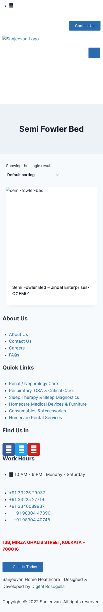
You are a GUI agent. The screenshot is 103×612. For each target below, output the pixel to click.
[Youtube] (34, 449)
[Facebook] (8, 449)
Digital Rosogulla (48, 586)
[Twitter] (21, 449)
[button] (84, 26)
